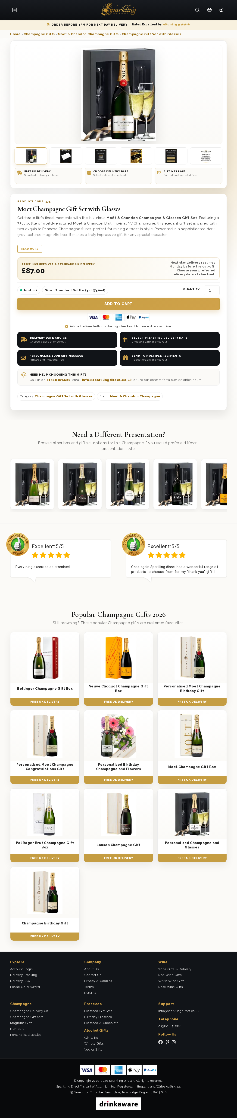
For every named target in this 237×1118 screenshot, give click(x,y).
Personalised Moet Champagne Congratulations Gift (45, 767)
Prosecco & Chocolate (101, 1023)
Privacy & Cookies (98, 981)
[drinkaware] (118, 1103)
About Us (91, 969)
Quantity (191, 289)
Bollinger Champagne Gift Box (45, 688)
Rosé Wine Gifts (170, 987)
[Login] (221, 10)
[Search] (197, 10)
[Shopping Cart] (209, 10)
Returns (90, 992)
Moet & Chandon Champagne (135, 396)
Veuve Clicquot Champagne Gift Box (118, 688)
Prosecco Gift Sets (98, 1011)
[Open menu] (16, 10)
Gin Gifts (91, 1037)
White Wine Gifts (171, 981)
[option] (60, 561)
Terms (89, 987)
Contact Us (92, 975)
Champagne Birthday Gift (45, 923)
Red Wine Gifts (169, 975)
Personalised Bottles (25, 1034)
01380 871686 (59, 380)
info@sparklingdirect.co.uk (107, 380)
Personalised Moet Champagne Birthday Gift (192, 688)
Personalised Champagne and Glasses (192, 845)
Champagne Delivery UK (29, 1011)
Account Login (21, 969)
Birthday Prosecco (98, 1017)
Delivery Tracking (23, 975)
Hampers (17, 1028)
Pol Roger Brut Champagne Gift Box (45, 845)
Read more (30, 248)
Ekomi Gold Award (25, 987)
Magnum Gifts (21, 1023)
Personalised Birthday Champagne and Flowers (118, 767)
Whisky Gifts (93, 1043)
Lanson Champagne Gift (118, 845)
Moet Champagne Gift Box (192, 767)
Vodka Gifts (93, 1049)
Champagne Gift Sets (26, 1017)
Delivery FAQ (20, 981)
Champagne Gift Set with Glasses (64, 396)
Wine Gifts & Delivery (174, 969)
